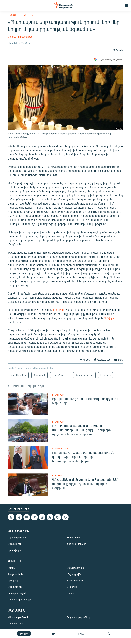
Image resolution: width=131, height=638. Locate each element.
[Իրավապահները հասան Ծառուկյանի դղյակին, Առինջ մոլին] (28, 404)
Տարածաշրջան (60, 448)
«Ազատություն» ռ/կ (18, 617)
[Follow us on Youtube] (26, 517)
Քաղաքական (15, 574)
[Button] (118, 50)
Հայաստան (58, 475)
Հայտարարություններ (78, 617)
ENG (81, 633)
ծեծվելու (109, 318)
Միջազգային (74, 574)
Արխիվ (70, 593)
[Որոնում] (108, 633)
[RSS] (50, 517)
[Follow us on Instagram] (42, 517)
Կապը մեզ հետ (16, 623)
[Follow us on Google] (65, 517)
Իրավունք (58, 394)
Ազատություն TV (17, 537)
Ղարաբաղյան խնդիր (19, 599)
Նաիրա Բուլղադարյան (20, 36)
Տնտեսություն (15, 586)
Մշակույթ (72, 586)
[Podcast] (57, 517)
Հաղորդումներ (74, 537)
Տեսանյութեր (14, 543)
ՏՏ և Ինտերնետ (75, 580)
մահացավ (58, 309)
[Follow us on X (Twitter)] (19, 517)
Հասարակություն (20, 14)
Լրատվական (15, 550)
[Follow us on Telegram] (34, 517)
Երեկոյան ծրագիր (76, 543)
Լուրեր (11, 567)
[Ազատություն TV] (53, 633)
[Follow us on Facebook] (11, 517)
